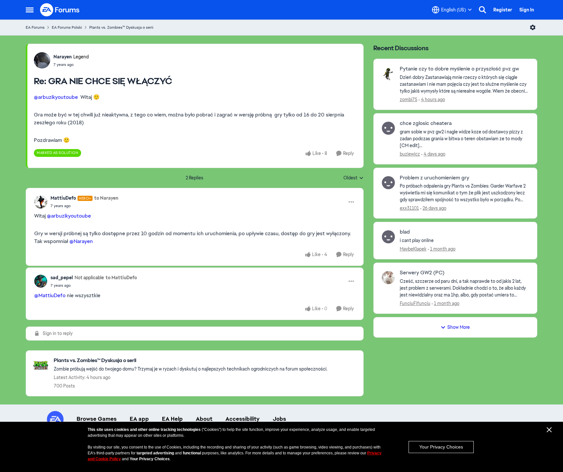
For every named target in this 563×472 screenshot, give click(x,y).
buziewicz (410, 154)
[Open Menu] (532, 27)
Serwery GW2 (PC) (422, 272)
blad (405, 232)
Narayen (62, 57)
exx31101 (409, 208)
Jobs (279, 418)
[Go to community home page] (60, 9)
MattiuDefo (63, 198)
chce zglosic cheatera (426, 123)
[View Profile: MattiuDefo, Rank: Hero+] (40, 201)
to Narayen (106, 198)
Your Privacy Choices (441, 446)
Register (502, 10)
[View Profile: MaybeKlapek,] (388, 236)
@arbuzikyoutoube (56, 97)
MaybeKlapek (413, 249)
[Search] (482, 10)
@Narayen (81, 241)
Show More (458, 327)
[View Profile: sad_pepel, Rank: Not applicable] (40, 281)
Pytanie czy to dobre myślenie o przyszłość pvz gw (459, 69)
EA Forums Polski (67, 27)
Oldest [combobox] (353, 178)
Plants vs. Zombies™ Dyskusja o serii (121, 27)
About (204, 418)
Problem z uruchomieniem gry (434, 178)
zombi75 (408, 99)
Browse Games (97, 418)
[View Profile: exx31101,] (388, 182)
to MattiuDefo (121, 278)
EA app (139, 418)
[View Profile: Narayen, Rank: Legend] (42, 60)
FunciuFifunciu (415, 303)
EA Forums (35, 27)
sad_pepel (62, 278)
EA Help (172, 418)
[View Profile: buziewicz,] (388, 128)
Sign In (526, 10)
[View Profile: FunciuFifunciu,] (388, 277)
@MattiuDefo (49, 295)
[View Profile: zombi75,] (388, 73)
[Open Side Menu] (29, 10)
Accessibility (242, 418)
